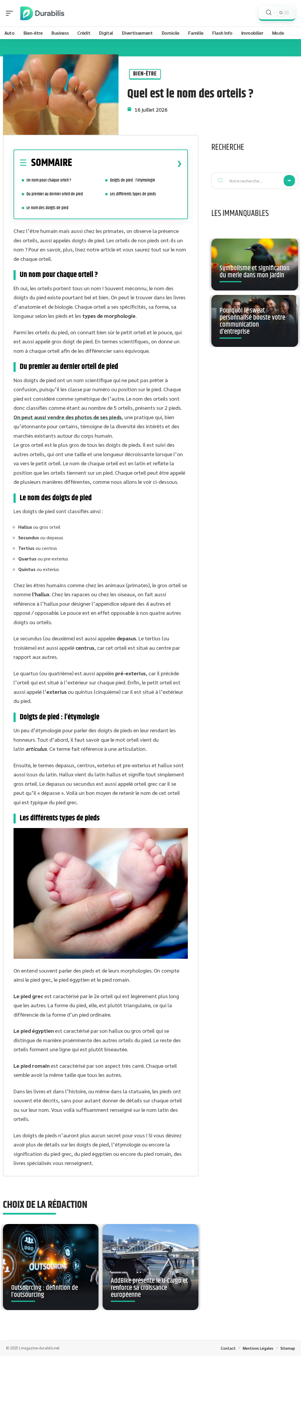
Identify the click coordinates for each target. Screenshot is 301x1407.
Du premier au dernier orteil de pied (55, 194)
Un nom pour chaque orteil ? (48, 180)
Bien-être (145, 74)
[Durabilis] (42, 13)
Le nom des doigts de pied (47, 207)
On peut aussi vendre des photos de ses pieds (68, 417)
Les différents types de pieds (133, 194)
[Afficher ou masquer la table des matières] (127, 163)
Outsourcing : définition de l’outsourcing (44, 1291)
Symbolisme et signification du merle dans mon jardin (255, 272)
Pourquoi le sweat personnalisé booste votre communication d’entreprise (252, 321)
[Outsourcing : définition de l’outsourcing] (50, 1267)
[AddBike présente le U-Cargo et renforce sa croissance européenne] (150, 1267)
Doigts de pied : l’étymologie (132, 180)
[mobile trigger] (11, 13)
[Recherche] (269, 12)
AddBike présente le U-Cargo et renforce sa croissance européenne (149, 1287)
